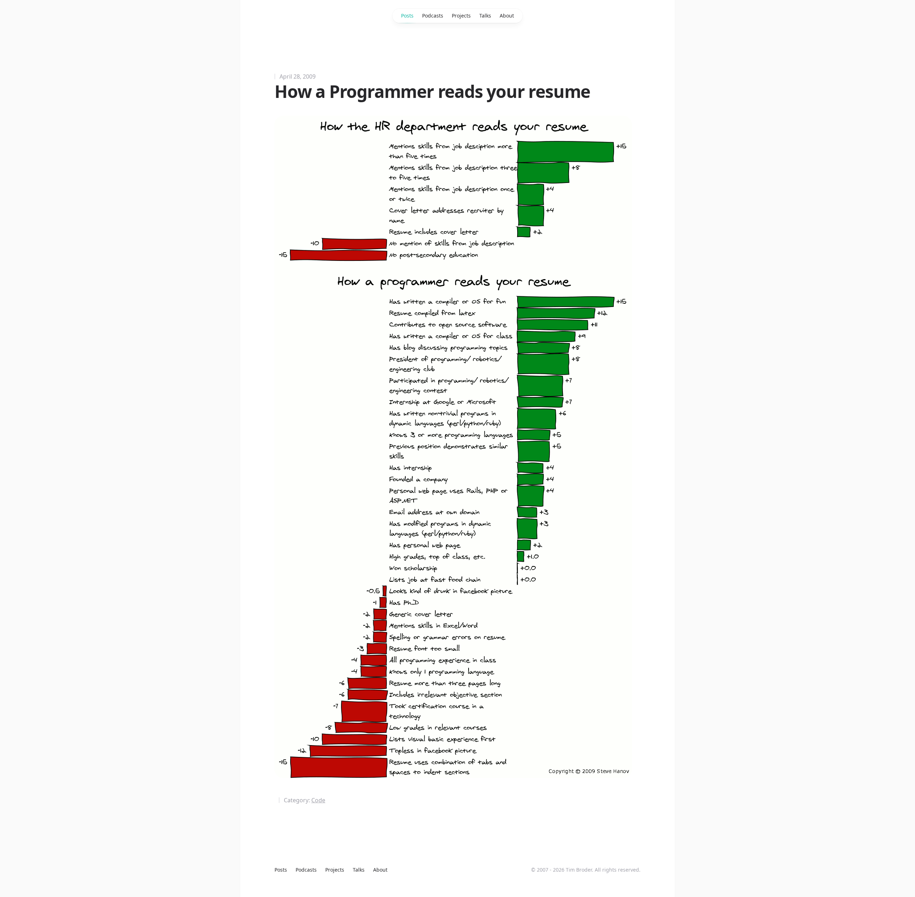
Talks (485, 15)
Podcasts (432, 15)
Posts (407, 15)
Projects (461, 15)
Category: (304, 800)
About (507, 15)
